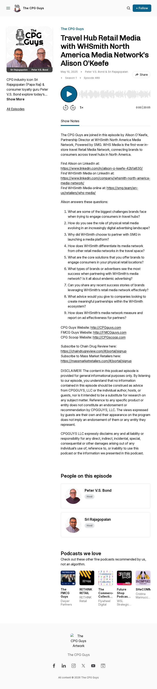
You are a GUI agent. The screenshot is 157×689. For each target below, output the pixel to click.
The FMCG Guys (65, 593)
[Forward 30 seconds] (73, 107)
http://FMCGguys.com (109, 332)
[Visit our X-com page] (83, 666)
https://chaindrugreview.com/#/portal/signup (94, 351)
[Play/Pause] (69, 94)
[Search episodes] (128, 8)
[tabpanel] (105, 296)
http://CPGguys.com (106, 327)
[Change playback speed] (81, 107)
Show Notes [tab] (70, 121)
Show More (16, 99)
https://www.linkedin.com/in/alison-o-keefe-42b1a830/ (102, 168)
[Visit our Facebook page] (54, 666)
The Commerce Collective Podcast (106, 595)
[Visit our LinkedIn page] (64, 666)
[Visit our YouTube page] (93, 666)
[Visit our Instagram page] (74, 666)
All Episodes (16, 109)
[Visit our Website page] (103, 666)
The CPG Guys (33, 8)
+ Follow (142, 8)
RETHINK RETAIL (86, 591)
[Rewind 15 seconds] (65, 107)
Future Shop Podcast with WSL (123, 595)
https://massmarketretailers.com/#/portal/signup (96, 361)
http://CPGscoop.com (109, 337)
